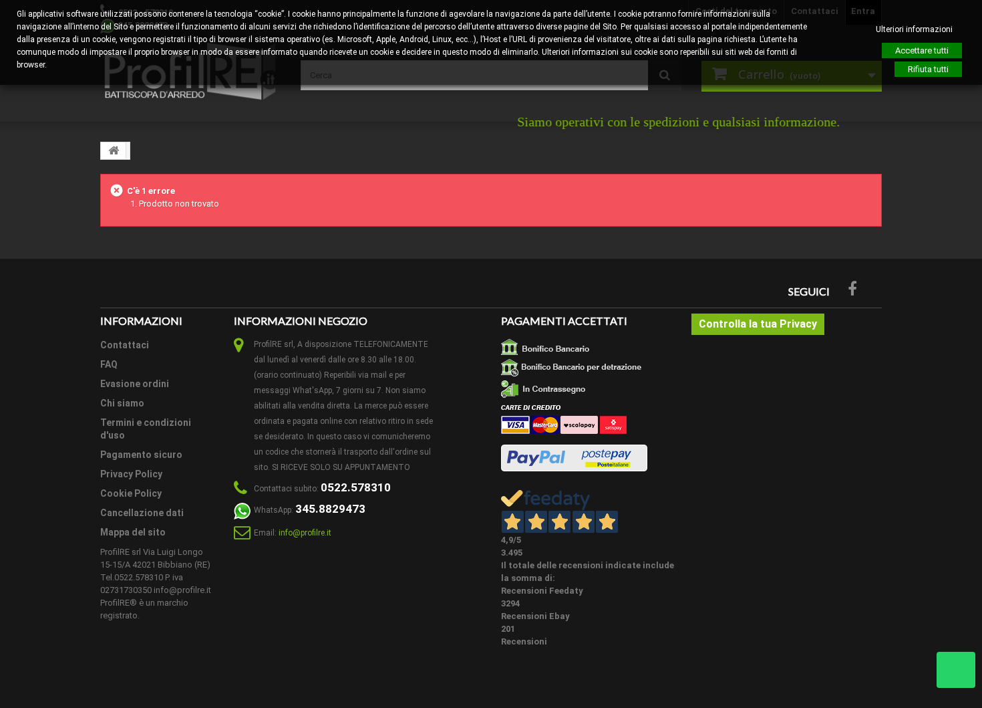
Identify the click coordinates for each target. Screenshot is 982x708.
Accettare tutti (922, 50)
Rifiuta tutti (928, 69)
